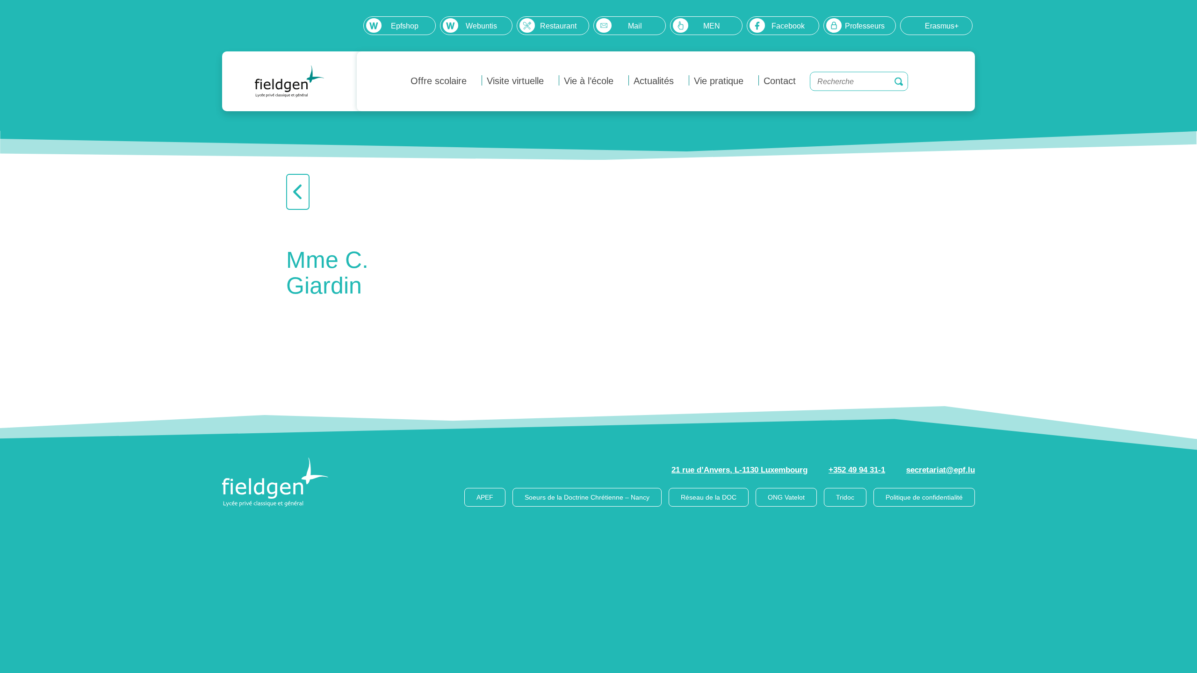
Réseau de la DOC (708, 497)
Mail (635, 26)
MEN (711, 26)
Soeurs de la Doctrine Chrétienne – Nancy (587, 497)
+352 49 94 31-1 (857, 470)
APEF (484, 497)
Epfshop (404, 26)
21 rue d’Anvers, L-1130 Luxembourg (739, 470)
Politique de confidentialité (924, 497)
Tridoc (845, 497)
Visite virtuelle (515, 81)
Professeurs (865, 26)
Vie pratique (718, 81)
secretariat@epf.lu (940, 470)
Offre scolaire (439, 81)
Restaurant (558, 26)
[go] (899, 81)
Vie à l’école (588, 81)
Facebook (788, 26)
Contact (780, 81)
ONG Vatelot (786, 497)
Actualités (654, 81)
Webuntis (481, 26)
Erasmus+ (942, 26)
